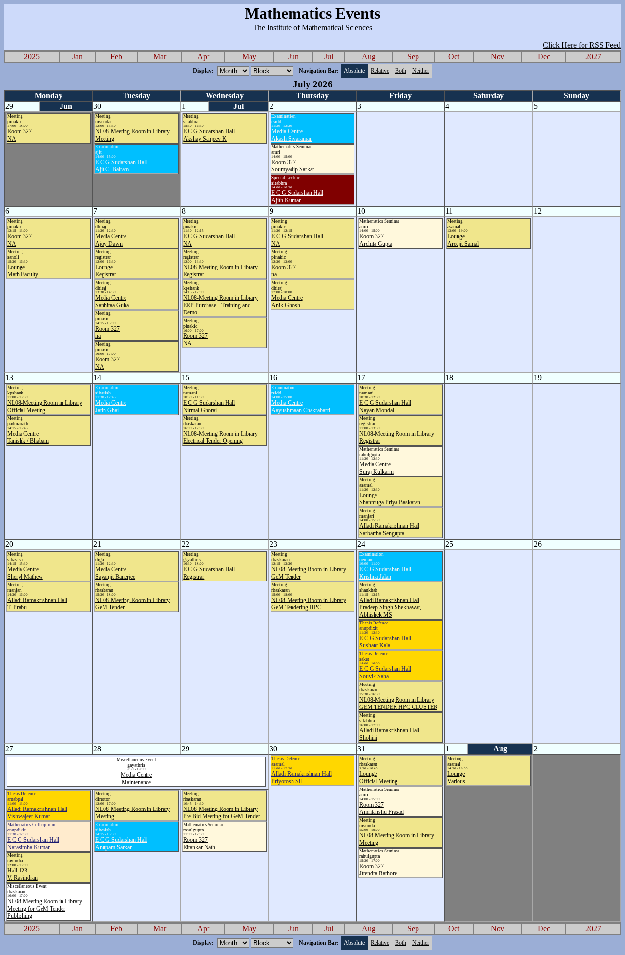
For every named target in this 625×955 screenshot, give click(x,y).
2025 (32, 56)
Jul (328, 56)
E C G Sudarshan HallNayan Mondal (385, 406)
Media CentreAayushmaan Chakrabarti (300, 406)
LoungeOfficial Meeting (378, 777)
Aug (368, 56)
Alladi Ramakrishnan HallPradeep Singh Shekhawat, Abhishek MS (390, 607)
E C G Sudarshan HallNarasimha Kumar (33, 843)
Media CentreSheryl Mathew (25, 573)
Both (400, 70)
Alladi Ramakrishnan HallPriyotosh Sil (301, 777)
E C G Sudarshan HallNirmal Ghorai (209, 406)
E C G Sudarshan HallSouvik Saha (385, 672)
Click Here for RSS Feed (582, 45)
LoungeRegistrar (105, 271)
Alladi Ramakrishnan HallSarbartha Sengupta (389, 529)
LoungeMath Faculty (22, 271)
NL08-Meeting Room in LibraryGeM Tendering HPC (308, 604)
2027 (593, 56)
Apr (203, 56)
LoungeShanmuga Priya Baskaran (389, 499)
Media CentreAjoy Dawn (110, 240)
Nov (497, 56)
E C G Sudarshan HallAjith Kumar (297, 196)
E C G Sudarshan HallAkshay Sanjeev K (209, 135)
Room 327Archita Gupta (375, 240)
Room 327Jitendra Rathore (378, 870)
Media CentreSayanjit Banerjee (115, 573)
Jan (77, 56)
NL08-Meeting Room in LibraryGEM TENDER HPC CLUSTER (398, 703)
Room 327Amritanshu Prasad (381, 808)
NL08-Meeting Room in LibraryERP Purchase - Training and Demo (220, 305)
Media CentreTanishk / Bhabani (28, 437)
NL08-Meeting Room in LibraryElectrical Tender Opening (220, 437)
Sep (413, 56)
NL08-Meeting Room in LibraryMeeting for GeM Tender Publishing (44, 908)
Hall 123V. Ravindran (22, 874)
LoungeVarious (456, 777)
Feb (116, 56)
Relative (380, 70)
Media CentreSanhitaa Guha (112, 301)
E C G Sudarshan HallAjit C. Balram (121, 166)
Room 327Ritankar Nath (199, 843)
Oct (453, 56)
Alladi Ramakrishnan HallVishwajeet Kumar (37, 813)
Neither (420, 70)
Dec (544, 56)
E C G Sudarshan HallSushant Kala (385, 642)
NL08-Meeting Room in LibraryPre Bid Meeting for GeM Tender (221, 813)
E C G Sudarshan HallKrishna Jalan (385, 573)
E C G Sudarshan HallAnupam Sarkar (121, 843)
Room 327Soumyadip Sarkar (292, 166)
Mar (159, 56)
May (249, 56)
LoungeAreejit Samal (463, 240)
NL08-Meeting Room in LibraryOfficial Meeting (44, 406)
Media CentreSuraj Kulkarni (376, 468)
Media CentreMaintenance (136, 778)
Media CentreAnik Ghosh (287, 301)
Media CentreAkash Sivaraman (291, 135)
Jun (293, 56)
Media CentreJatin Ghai (110, 406)
